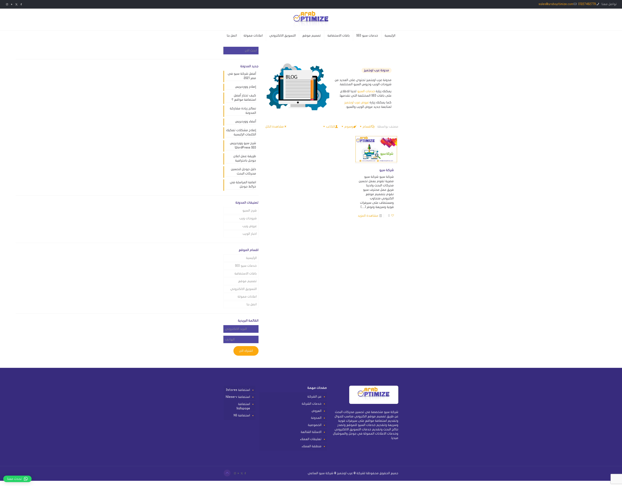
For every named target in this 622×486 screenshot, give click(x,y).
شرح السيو (249, 210)
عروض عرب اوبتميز (356, 102)
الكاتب (330, 126)
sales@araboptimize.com (556, 4)
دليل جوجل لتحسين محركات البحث (243, 171)
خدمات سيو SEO (246, 265)
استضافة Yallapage (243, 406)
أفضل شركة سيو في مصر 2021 (242, 76)
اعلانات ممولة (247, 296)
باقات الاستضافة (246, 273)
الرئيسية (251, 258)
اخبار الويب (250, 233)
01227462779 (587, 4)
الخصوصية (315, 425)
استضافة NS (242, 415)
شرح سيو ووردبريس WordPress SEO (243, 145)
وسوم (348, 126)
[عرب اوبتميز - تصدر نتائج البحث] (311, 20)
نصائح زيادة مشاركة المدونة (243, 110)
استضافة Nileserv (238, 397)
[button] (17, 479)
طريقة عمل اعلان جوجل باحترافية (244, 158)
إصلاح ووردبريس (245, 86)
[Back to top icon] (227, 473)
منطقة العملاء (312, 446)
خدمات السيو (366, 91)
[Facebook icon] (21, 4)
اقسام (367, 126)
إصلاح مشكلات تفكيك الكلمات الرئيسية (241, 132)
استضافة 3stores (238, 390)
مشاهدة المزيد (368, 215)
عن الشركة (314, 396)
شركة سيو (386, 170)
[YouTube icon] (12, 4)
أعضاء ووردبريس (245, 121)
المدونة (316, 417)
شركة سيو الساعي (320, 473)
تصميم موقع (247, 281)
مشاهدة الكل (274, 126)
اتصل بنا (252, 304)
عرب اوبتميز (345, 473)
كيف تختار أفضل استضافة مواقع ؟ (244, 97)
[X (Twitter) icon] (16, 4)
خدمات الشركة (312, 403)
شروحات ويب (248, 218)
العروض (317, 410)
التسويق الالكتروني (243, 289)
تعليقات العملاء (311, 439)
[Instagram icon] (7, 4)
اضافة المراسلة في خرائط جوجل (243, 184)
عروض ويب (249, 226)
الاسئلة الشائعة (311, 432)
